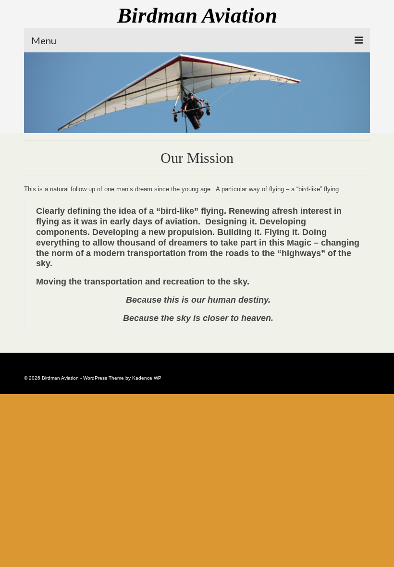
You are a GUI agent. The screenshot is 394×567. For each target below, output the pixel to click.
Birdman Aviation (197, 15)
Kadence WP (146, 378)
